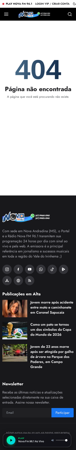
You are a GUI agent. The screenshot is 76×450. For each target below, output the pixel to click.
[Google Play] (63, 269)
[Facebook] (18, 269)
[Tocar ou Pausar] (11, 440)
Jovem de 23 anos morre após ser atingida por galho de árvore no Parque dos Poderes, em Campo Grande (51, 356)
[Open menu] (6, 14)
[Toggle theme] (74, 3)
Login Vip (42, 4)
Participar (63, 412)
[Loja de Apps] (7, 280)
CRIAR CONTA (61, 4)
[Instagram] (7, 269)
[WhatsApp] (41, 269)
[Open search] (69, 14)
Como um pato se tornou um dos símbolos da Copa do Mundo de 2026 (50, 329)
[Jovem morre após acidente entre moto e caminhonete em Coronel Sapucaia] (14, 308)
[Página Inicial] (38, 14)
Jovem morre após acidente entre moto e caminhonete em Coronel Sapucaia (51, 307)
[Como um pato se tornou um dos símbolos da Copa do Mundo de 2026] (14, 330)
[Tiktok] (52, 269)
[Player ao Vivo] (18, 280)
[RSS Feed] (29, 280)
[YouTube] (29, 269)
